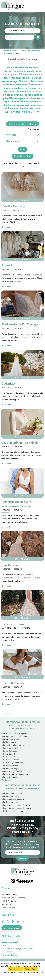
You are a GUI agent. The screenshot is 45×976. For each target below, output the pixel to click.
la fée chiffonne (12, 624)
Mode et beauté (18, 50)
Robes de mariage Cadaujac (12, 771)
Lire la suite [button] (6, 227)
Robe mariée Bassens (9, 751)
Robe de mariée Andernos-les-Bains (14, 736)
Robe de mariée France (10, 796)
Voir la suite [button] (6, 780)
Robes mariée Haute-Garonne (12, 799)
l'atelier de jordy (13, 206)
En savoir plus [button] (7, 713)
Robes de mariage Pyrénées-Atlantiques (16, 805)
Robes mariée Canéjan (9, 777)
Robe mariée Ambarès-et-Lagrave (14, 733)
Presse (4, 945)
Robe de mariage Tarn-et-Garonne (14, 811)
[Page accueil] (12, 6)
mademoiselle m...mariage (19, 324)
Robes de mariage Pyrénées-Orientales (16, 808)
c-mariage (8, 383)
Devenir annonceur (12, 927)
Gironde (9, 53)
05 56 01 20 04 (8, 904)
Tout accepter (15, 969)
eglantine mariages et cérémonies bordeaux (16, 503)
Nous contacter (8, 907)
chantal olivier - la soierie (19, 442)
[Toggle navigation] (41, 6)
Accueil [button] (6, 50)
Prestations (11, 134)
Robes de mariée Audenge (11, 748)
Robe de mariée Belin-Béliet (11, 757)
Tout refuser (31, 969)
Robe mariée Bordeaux (9, 765)
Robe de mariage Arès (9, 742)
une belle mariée (13, 683)
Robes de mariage (34, 50)
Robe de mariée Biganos (10, 759)
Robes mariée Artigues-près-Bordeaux (15, 745)
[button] (22, 187)
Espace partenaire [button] (9, 955)
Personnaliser (9, 972)
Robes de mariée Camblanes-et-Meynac (16, 774)
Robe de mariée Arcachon (11, 739)
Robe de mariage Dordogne (11, 793)
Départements (13, 140)
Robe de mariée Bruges (10, 768)
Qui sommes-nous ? (9, 941)
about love (9, 265)
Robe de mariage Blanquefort (12, 762)
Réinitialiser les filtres (22, 156)
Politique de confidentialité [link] (30, 972)
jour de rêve (10, 565)
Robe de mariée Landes (10, 802)
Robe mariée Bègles (8, 754)
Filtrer (22, 149)
